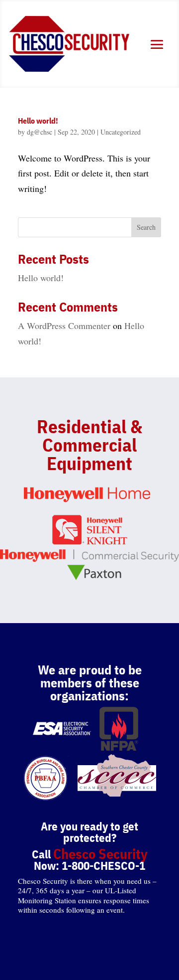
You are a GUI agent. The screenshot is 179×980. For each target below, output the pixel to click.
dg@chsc (39, 132)
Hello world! (38, 121)
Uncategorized (120, 132)
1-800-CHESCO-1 (103, 865)
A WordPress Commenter (64, 325)
